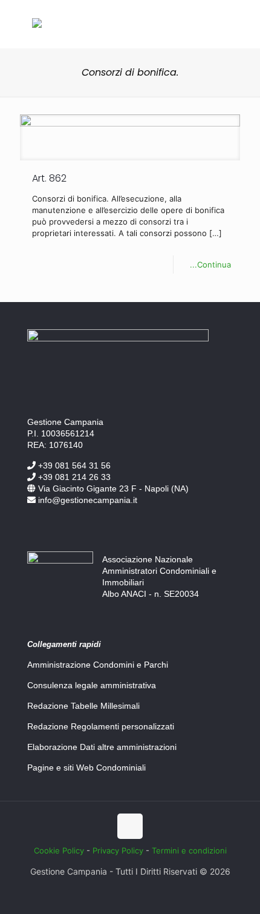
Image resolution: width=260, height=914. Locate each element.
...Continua (210, 264)
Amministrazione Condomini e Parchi (97, 664)
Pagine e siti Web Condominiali (86, 767)
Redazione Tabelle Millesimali (83, 706)
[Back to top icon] (130, 826)
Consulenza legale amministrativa (91, 685)
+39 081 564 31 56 (73, 465)
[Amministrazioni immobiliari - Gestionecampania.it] (37, 25)
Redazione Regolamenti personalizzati (100, 726)
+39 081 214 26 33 (73, 477)
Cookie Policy (59, 850)
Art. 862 (49, 178)
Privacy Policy (118, 850)
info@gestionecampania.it (86, 500)
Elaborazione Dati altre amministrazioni (102, 747)
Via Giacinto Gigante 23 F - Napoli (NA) (112, 488)
